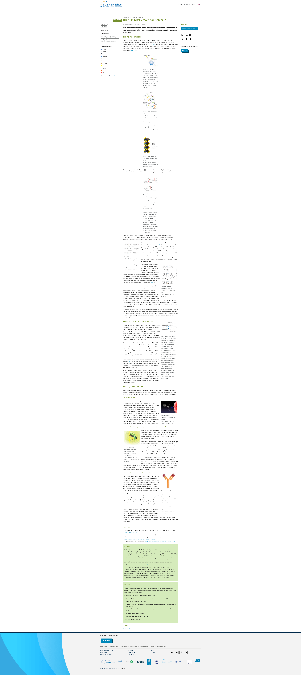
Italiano (104, 58)
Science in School (127, 17)
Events (138, 10)
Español (104, 70)
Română (104, 66)
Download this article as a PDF (189, 28)
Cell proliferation (110, 38)
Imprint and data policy (106, 654)
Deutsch (104, 54)
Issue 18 (141, 17)
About (142, 10)
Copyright (131, 650)
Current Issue (108, 10)
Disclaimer (131, 654)
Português (104, 63)
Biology (107, 33)
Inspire (121, 10)
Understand (127, 10)
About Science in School (106, 650)
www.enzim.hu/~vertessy (131, 532)
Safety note (131, 652)
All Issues (115, 10)
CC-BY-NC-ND (126, 629)
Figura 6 (152, 283)
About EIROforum (105, 652)
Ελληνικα (104, 56)
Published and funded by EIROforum (108, 668)
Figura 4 (128, 172)
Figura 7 (130, 361)
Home (102, 10)
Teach (133, 10)
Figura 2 (132, 50)
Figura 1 (153, 44)
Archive (152, 650)
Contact (180, 4)
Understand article (117, 20)
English (104, 49)
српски (104, 68)
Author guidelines (157, 10)
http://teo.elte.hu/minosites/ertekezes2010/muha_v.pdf (160, 542)
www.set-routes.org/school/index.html (147, 564)
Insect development (111, 42)
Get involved (148, 10)
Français (104, 51)
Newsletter (187, 4)
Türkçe (104, 73)
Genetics (108, 40)
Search (193, 4)
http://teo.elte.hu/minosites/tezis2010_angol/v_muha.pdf (140, 539)
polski (103, 61)
